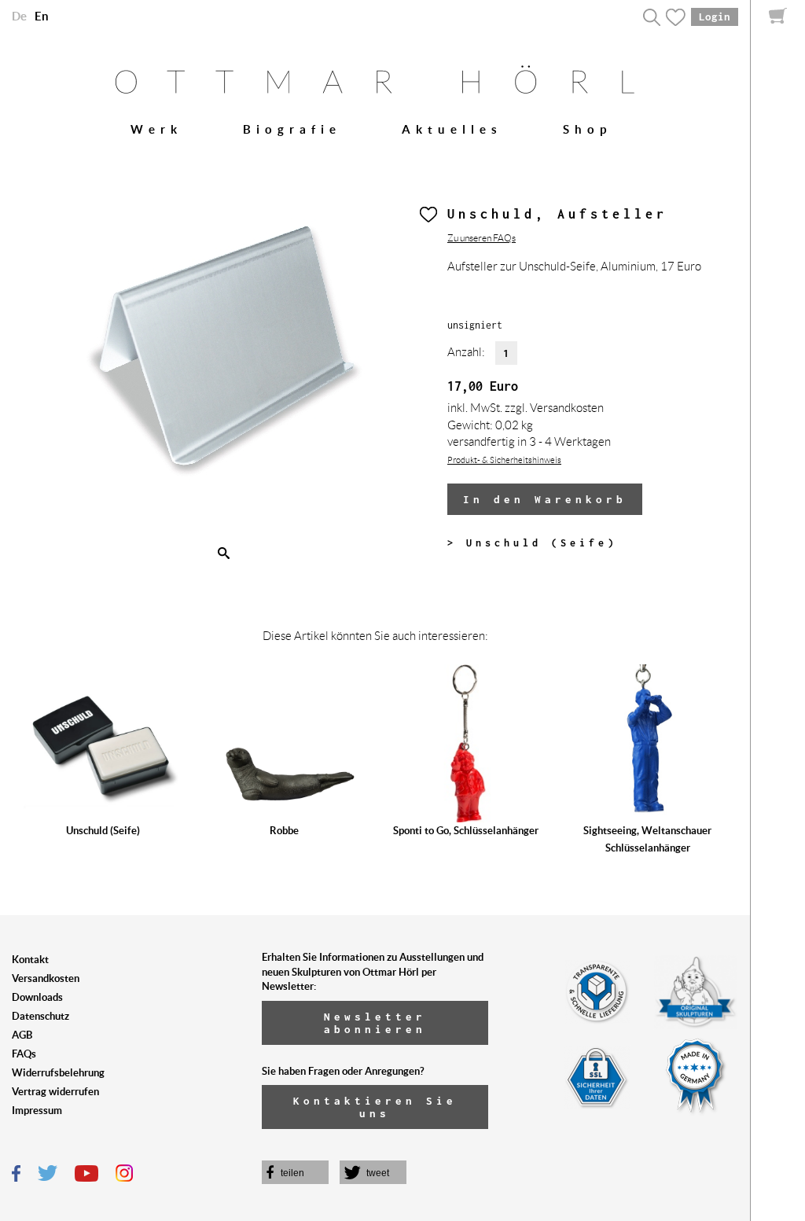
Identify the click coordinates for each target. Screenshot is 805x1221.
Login (714, 16)
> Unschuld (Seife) (532, 543)
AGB (22, 1035)
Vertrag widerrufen (55, 1092)
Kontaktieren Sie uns (375, 1107)
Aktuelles (452, 129)
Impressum (37, 1110)
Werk (156, 129)
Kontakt (30, 959)
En (42, 16)
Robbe (284, 831)
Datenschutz (40, 1016)
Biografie (292, 129)
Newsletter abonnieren (375, 1022)
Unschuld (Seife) (103, 831)
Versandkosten (45, 978)
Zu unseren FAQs (481, 238)
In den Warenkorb (545, 499)
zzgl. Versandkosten (554, 408)
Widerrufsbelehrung (58, 1073)
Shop (587, 129)
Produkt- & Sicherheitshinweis (504, 460)
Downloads (37, 997)
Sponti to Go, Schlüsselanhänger (466, 831)
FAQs (24, 1054)
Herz (428, 215)
